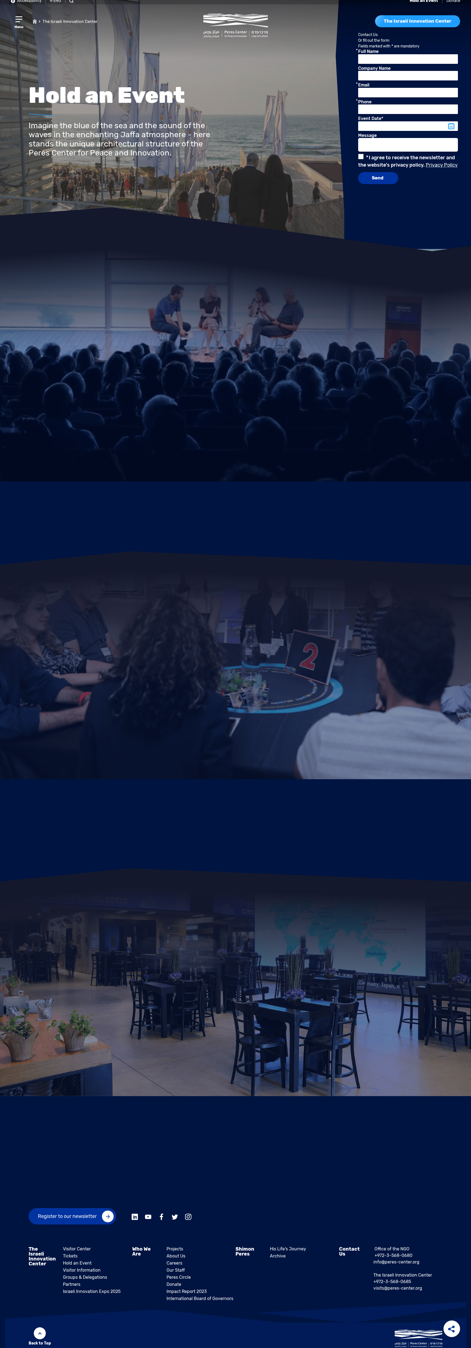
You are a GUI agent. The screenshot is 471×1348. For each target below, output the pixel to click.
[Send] (108, 1220)
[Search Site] (72, 4)
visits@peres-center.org (397, 1291)
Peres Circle (179, 1280)
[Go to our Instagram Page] (188, 1219)
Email (363, 88)
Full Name (368, 54)
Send (378, 181)
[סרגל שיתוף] (451, 1328)
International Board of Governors (200, 1301)
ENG (57, 4)
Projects (175, 1252)
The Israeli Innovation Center (70, 24)
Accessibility (28, 3)
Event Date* (370, 121)
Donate (453, 3)
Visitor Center (77, 1252)
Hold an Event (77, 1266)
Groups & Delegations (85, 1280)
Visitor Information (82, 1273)
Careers (174, 1266)
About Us (176, 1259)
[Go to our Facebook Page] (161, 1219)
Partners (71, 1287)
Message (367, 138)
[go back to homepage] (35, 24)
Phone (365, 105)
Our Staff (176, 1273)
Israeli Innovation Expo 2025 (91, 1294)
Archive (278, 1259)
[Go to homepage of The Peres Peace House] (235, 29)
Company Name (374, 71)
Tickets (70, 1259)
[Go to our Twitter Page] (175, 1219)
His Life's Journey (288, 1252)
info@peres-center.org (396, 1265)
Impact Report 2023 (187, 1294)
